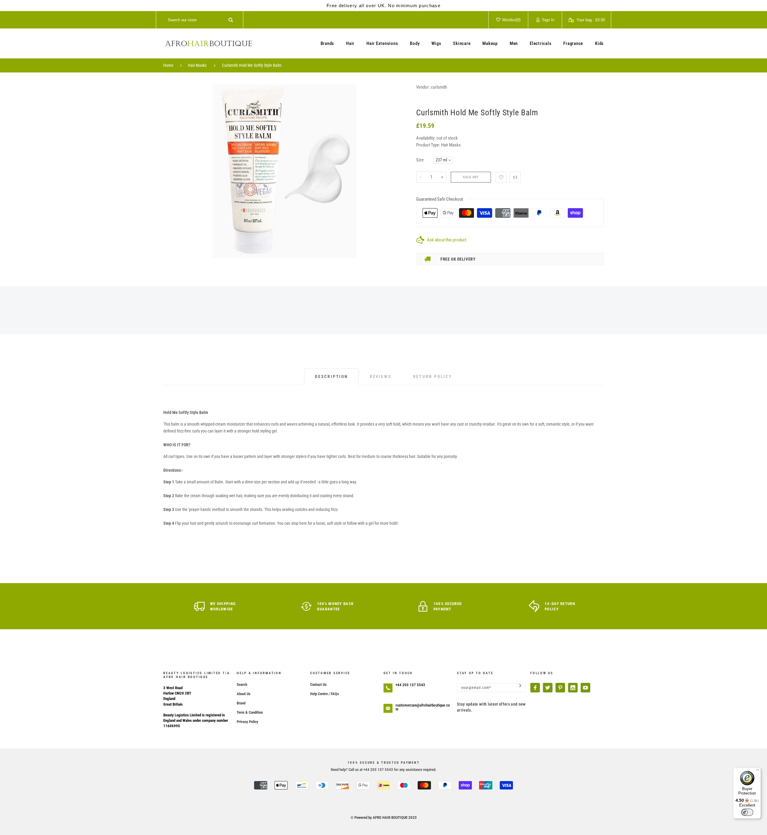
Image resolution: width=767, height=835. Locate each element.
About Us (243, 694)
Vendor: (423, 87)
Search (242, 684)
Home (168, 65)
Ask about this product (446, 240)
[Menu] (757, 771)
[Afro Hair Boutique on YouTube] (585, 687)
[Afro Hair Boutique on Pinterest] (560, 687)
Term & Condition (250, 712)
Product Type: (428, 145)
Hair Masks (197, 65)
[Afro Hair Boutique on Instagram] (573, 687)
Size (420, 160)
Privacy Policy (247, 721)
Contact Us (318, 684)
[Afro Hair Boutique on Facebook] (535, 687)
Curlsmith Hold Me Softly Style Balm (252, 65)
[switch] (747, 812)
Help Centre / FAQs (324, 694)
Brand (241, 703)
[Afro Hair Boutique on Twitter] (547, 687)
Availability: (426, 138)
